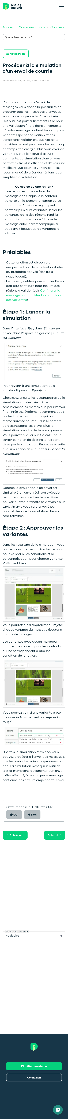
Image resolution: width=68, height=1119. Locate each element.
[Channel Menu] (58, 1110)
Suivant (53, 835)
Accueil (8, 27)
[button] (61, 7)
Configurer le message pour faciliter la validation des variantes (33, 295)
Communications (32, 27)
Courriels (57, 27)
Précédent (17, 835)
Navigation (17, 53)
